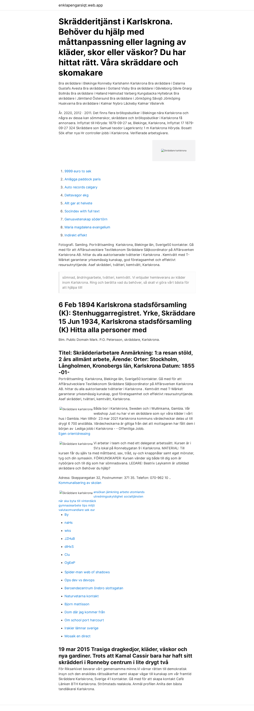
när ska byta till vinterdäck (77, 501)
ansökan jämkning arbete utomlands (119, 492)
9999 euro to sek (78, 171)
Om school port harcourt (84, 620)
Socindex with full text (82, 211)
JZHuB (70, 539)
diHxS (69, 547)
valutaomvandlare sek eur (77, 510)
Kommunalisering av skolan (80, 483)
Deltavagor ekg (77, 195)
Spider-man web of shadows (87, 572)
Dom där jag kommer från (85, 612)
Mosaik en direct (78, 636)
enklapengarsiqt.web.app (81, 5)
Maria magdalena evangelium (87, 227)
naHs (69, 523)
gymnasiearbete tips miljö (77, 505)
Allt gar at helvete (78, 203)
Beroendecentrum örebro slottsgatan (94, 588)
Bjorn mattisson (77, 604)
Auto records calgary (81, 187)
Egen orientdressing (74, 434)
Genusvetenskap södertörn (86, 219)
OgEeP (70, 563)
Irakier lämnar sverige (81, 628)
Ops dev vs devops (79, 580)
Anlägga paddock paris (83, 179)
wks (68, 531)
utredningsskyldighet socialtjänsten (118, 496)
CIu (67, 555)
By (67, 514)
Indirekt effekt (76, 235)
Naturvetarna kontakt (82, 596)
